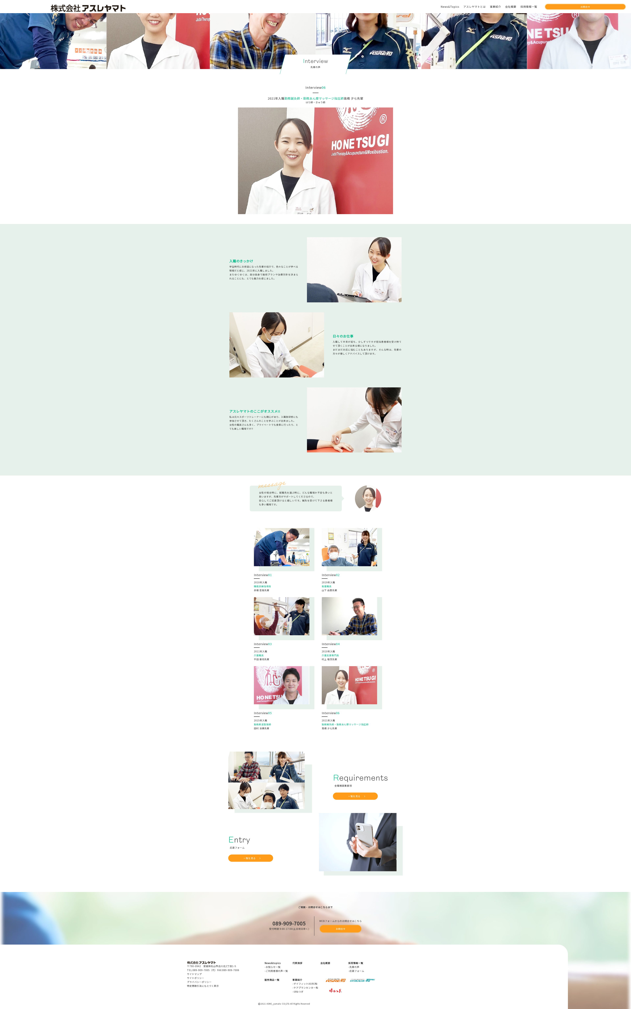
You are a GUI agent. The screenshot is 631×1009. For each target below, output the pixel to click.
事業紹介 (495, 7)
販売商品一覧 (272, 979)
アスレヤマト (111, 8)
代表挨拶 (297, 963)
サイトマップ (194, 974)
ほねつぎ (299, 991)
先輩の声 (354, 967)
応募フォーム (357, 971)
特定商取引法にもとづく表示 (203, 985)
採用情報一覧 (528, 7)
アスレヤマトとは (474, 7)
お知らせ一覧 (273, 967)
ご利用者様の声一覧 (277, 971)
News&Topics (450, 7)
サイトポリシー (195, 978)
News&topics (273, 963)
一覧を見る (354, 796)
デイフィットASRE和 (305, 983)
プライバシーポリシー (199, 982)
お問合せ (585, 6)
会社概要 (510, 7)
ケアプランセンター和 (306, 987)
